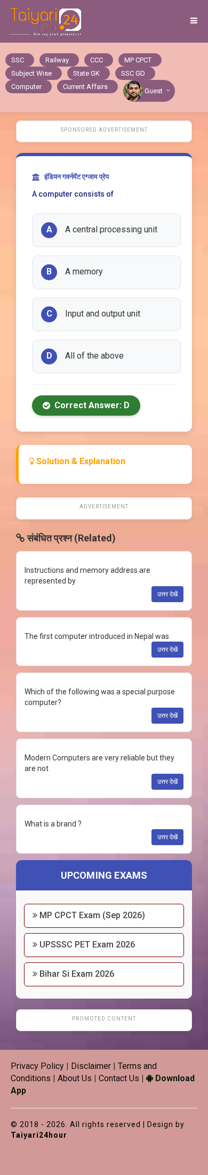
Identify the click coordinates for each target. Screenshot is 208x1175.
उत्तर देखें (167, 594)
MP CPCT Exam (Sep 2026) (91, 915)
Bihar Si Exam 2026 (75, 974)
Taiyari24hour (39, 1135)
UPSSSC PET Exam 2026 (86, 944)
